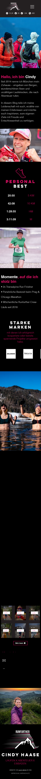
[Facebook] (16, 13)
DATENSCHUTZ (25, 773)
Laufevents (7, 613)
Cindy (24, 76)
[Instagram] (7, 13)
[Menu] (32, 7)
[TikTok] (22, 13)
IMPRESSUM (15, 773)
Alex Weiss (23, 770)
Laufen (6, 630)
